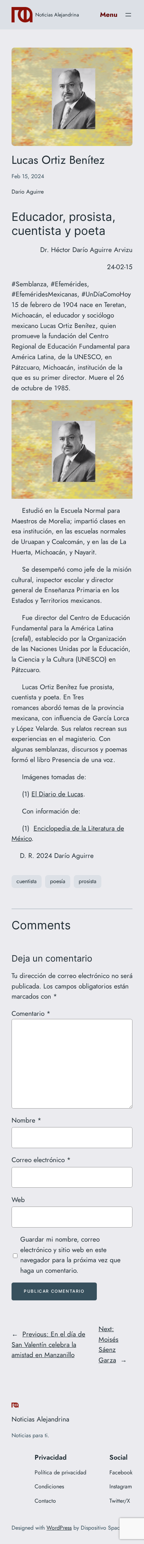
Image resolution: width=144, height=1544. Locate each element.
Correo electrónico (41, 1160)
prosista (87, 881)
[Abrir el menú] (128, 15)
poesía (57, 881)
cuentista (26, 881)
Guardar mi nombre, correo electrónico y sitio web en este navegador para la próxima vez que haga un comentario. (70, 1254)
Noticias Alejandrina (57, 14)
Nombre (26, 1120)
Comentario (31, 1013)
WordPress (59, 1528)
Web (18, 1199)
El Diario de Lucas (57, 794)
